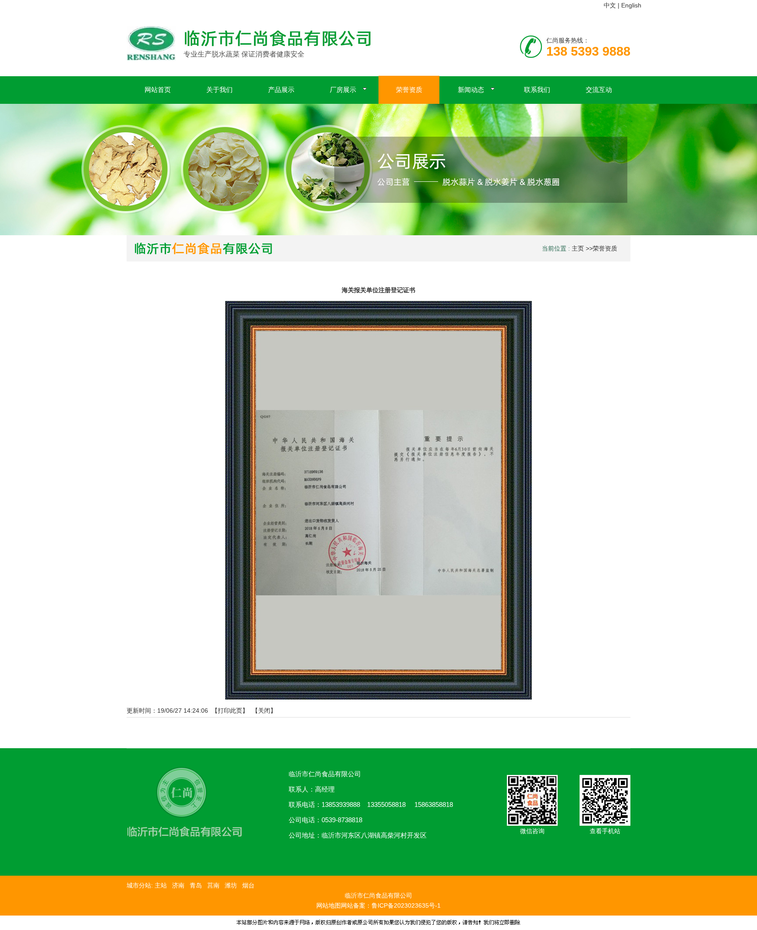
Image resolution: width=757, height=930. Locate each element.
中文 (610, 5)
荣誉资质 (605, 248)
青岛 (196, 885)
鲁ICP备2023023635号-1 (406, 905)
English (631, 5)
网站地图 (328, 905)
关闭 (264, 710)
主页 (578, 248)
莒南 (213, 885)
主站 (160, 885)
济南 (178, 885)
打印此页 (230, 710)
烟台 (248, 885)
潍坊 (231, 885)
